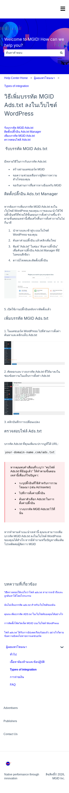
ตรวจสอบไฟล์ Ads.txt (17, 139)
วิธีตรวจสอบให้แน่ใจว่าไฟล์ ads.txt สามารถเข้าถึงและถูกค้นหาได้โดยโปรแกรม (33, 594)
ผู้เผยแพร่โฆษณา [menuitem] (16, 646)
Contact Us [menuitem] (11, 734)
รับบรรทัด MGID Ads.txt (19, 127)
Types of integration (16, 85)
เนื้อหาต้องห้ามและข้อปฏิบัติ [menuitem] (27, 661)
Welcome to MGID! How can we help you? (34, 42)
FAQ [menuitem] (13, 684)
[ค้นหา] (61, 52)
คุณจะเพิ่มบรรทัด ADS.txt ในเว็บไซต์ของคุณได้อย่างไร (33, 614)
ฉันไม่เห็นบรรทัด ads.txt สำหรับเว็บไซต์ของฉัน (29, 604)
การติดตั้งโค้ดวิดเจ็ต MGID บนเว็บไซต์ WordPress (31, 623)
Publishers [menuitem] (10, 721)
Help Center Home (16, 77)
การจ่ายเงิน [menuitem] (17, 676)
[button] (62, 647)
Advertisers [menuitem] (11, 707)
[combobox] (31, 52)
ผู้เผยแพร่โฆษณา (44, 77)
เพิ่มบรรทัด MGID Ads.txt (19, 135)
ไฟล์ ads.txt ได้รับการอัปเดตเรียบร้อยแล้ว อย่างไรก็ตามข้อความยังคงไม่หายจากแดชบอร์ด (34, 634)
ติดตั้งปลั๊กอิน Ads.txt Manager (23, 131)
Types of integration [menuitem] (23, 669)
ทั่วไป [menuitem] (13, 654)
